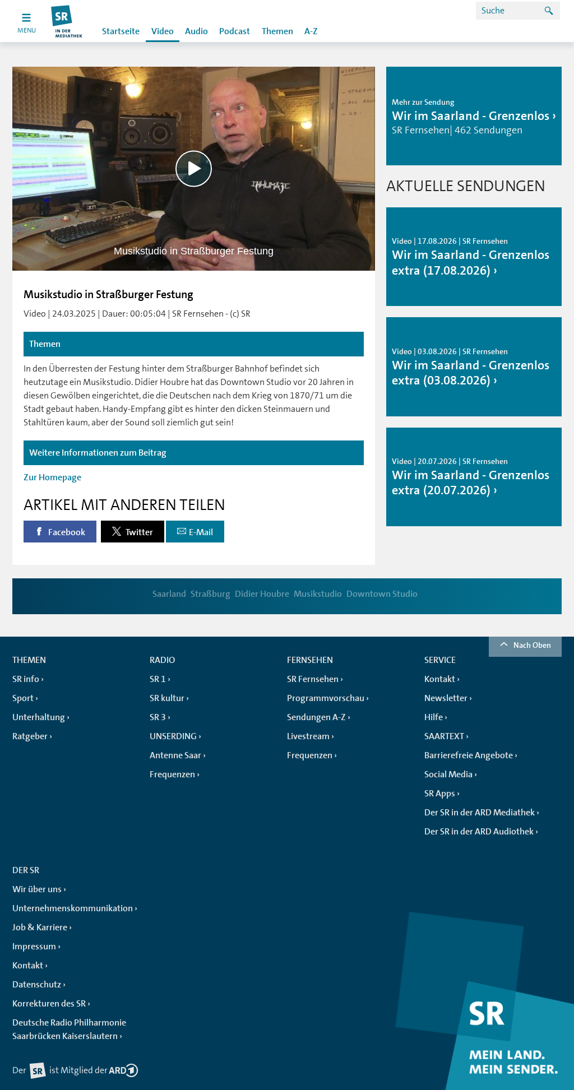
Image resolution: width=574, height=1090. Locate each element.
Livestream (308, 736)
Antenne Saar (175, 755)
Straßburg (210, 594)
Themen (277, 31)
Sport (23, 698)
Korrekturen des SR (49, 1003)
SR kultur (167, 698)
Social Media (448, 774)
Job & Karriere (39, 927)
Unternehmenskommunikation (72, 908)
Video (162, 31)
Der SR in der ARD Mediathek (479, 812)
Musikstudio (318, 594)
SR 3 (158, 717)
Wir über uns (37, 889)
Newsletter (445, 698)
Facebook (66, 532)
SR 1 (158, 679)
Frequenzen (172, 774)
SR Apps (439, 793)
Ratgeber (30, 736)
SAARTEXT (444, 736)
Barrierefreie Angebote (468, 755)
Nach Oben (532, 645)
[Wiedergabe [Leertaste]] (193, 168)
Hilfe (433, 717)
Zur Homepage (52, 477)
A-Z (311, 31)
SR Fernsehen (313, 679)
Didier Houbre (262, 594)
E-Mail (201, 532)
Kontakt (439, 679)
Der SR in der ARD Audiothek (479, 831)
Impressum (34, 946)
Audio (196, 31)
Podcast (234, 31)
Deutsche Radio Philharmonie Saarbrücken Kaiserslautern (69, 1029)
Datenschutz (36, 984)
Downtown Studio (382, 594)
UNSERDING (173, 736)
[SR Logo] (67, 21)
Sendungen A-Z (316, 717)
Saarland (169, 594)
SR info (25, 679)
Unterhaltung (38, 717)
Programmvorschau (325, 698)
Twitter (138, 532)
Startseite (121, 31)
